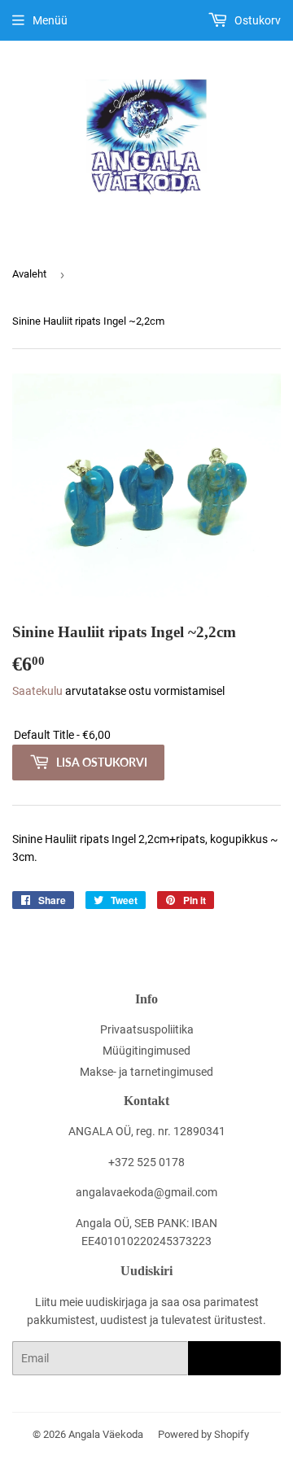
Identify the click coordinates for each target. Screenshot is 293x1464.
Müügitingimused (146, 1050)
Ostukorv (256, 20)
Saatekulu (37, 690)
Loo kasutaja (234, 1359)
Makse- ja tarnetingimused (146, 1071)
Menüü (50, 20)
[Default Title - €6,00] (146, 735)
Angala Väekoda (105, 1434)
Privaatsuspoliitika (147, 1029)
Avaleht (29, 274)
